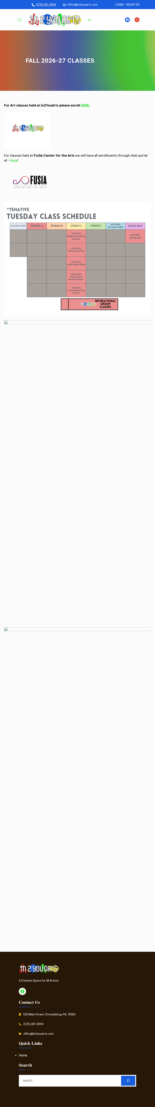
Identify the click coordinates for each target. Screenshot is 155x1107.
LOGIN (119, 4)
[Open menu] (19, 19)
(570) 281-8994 (46, 4)
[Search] (128, 1081)
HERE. (85, 105)
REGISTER (132, 4)
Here (13, 160)
